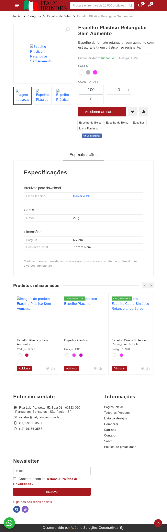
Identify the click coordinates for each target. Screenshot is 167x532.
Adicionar (24, 368)
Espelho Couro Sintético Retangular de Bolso (129, 342)
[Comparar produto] (143, 111)
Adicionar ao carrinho (102, 112)
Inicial (17, 16)
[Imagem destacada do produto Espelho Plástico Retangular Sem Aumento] (43, 54)
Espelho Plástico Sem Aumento (32, 342)
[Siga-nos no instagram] (25, 509)
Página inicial (113, 407)
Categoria (34, 16)
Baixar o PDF (82, 196)
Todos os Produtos (117, 412)
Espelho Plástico (76, 340)
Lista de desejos (115, 418)
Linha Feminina (89, 128)
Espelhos (139, 122)
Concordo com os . (45, 481)
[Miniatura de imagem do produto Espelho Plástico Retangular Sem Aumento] (22, 96)
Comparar (111, 424)
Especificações (83, 154)
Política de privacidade (120, 446)
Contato (109, 435)
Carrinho (110, 429)
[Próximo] (151, 285)
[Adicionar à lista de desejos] (132, 111)
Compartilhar (93, 136)
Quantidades (88, 81)
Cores (83, 65)
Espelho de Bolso (59, 16)
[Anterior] (145, 285)
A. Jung (76, 527)
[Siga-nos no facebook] (16, 509)
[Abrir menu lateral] (17, 5)
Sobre (108, 441)
